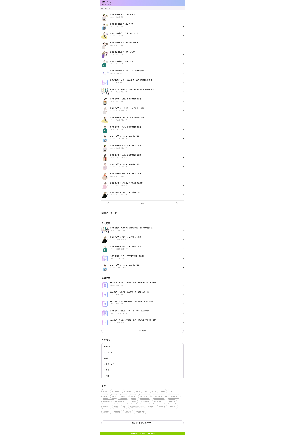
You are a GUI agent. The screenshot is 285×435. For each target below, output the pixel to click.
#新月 (138, 391)
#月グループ (144, 396)
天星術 (106, 358)
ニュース (109, 352)
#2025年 (106, 412)
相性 (107, 376)
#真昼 (114, 396)
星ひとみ (107, 346)
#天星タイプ (140, 412)
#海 (171, 391)
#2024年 (173, 407)
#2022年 (106, 407)
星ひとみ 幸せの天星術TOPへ (142, 423)
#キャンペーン (159, 401)
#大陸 (163, 391)
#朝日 (105, 396)
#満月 (105, 391)
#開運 (116, 407)
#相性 (134, 401)
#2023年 (162, 407)
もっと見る (142, 331)
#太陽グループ (173, 396)
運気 (107, 370)
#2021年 (172, 401)
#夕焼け (124, 396)
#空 (146, 391)
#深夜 (133, 396)
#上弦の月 (115, 391)
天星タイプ (110, 364)
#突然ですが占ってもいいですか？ (142, 407)
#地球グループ (158, 396)
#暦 (124, 407)
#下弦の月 (127, 391)
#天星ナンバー (108, 401)
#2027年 (128, 412)
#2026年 (117, 412)
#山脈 (154, 391)
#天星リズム (122, 401)
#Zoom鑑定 (145, 401)
